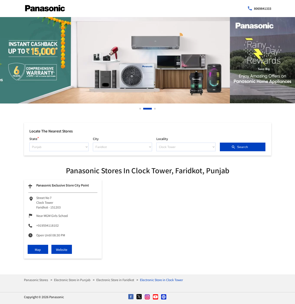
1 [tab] (140, 109)
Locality (162, 138)
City (96, 138)
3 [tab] (155, 109)
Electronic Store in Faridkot (115, 280)
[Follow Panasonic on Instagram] (147, 297)
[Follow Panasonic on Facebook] (131, 297)
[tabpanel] (147, 60)
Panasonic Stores (36, 280)
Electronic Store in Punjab (72, 280)
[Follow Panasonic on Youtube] (156, 297)
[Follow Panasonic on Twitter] (139, 297)
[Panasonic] (45, 8)
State (34, 138)
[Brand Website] (164, 297)
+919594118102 (47, 225)
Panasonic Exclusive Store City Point (62, 185)
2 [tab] (144, 109)
